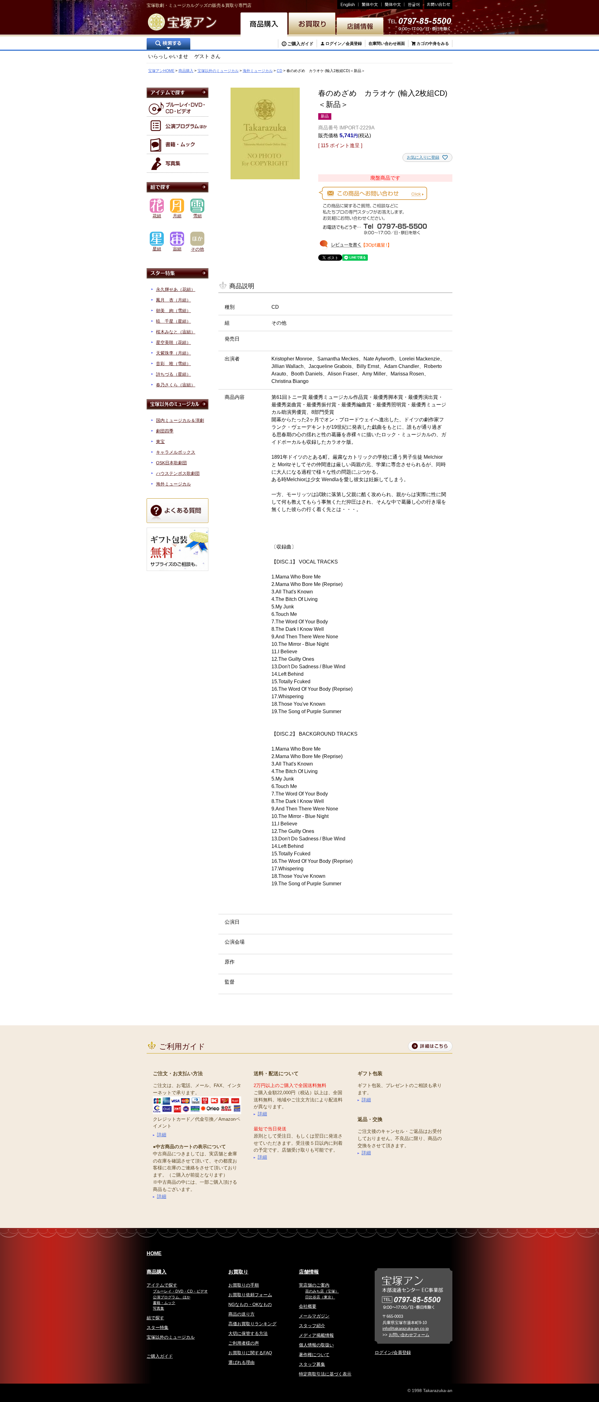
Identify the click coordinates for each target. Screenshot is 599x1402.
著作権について (314, 1354)
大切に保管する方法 (248, 1333)
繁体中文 (370, 4)
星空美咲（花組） (173, 342)
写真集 (158, 1308)
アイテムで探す (162, 1285)
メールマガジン (314, 1315)
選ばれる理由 (241, 1362)
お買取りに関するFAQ (250, 1352)
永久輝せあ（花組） (175, 289)
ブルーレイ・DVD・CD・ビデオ (180, 1291)
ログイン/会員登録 (393, 1352)
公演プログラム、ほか (171, 1297)
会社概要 (307, 1306)
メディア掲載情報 (316, 1335)
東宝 (160, 441)
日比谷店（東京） (320, 1297)
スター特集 (157, 1327)
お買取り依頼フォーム (250, 1294)
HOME (154, 1253)
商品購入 (185, 71)
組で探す (155, 1317)
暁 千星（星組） (173, 321)
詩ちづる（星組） (173, 374)
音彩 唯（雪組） (173, 363)
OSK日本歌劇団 (171, 462)
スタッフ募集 (312, 1364)
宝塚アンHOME (161, 71)
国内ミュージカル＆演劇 (180, 420)
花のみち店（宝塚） (322, 1291)
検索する (168, 44)
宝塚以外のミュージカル (218, 71)
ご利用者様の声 (243, 1343)
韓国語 (413, 4)
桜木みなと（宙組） (175, 331)
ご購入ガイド (300, 43)
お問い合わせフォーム (409, 1334)
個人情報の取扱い (316, 1344)
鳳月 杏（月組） (173, 299)
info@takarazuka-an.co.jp (405, 1328)
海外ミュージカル (258, 71)
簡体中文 (393, 4)
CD (279, 71)
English (347, 4)
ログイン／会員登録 (343, 43)
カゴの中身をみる (432, 43)
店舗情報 (309, 1271)
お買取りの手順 (243, 1285)
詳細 (161, 1134)
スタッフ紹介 (312, 1325)
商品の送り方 (241, 1314)
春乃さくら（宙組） (175, 384)
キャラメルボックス (175, 452)
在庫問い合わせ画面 (386, 43)
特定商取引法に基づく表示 (325, 1373)
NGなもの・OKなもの (250, 1304)
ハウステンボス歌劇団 (178, 473)
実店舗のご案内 (314, 1285)
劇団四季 (164, 430)
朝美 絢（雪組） (173, 310)
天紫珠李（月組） (173, 352)
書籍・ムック (164, 1303)
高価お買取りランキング (252, 1323)
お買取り (238, 1271)
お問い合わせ (437, 4)
